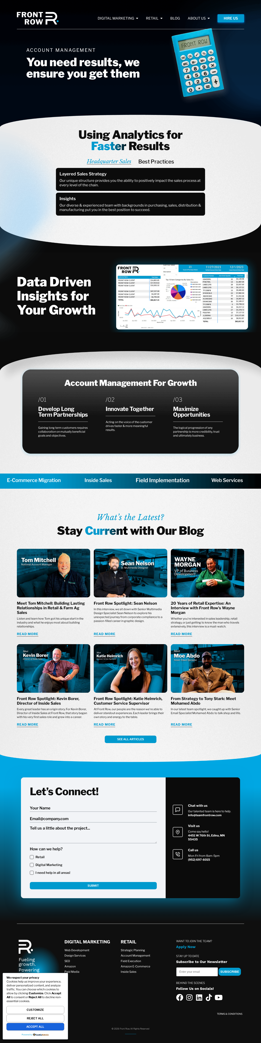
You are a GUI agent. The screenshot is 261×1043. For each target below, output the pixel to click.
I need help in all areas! (53, 873)
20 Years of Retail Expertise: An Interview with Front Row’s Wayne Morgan (203, 608)
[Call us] (178, 854)
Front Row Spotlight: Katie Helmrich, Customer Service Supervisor (128, 701)
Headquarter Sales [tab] (109, 161)
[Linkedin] (199, 997)
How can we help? (46, 849)
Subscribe (229, 971)
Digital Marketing (49, 865)
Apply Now (185, 947)
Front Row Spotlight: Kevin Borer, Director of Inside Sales (48, 701)
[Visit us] (178, 832)
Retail (40, 857)
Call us (193, 850)
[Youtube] (218, 997)
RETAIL (152, 18)
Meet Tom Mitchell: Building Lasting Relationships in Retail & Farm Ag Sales (51, 608)
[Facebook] (179, 997)
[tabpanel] (130, 192)
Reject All (35, 1018)
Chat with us (198, 805)
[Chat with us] (178, 810)
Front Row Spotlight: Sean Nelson (125, 603)
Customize (35, 1010)
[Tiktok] (209, 997)
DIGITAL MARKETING (116, 18)
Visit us (194, 826)
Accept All (35, 1026)
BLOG (175, 18)
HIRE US (231, 18)
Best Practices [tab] (156, 161)
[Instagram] (189, 997)
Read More (27, 634)
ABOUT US (197, 18)
